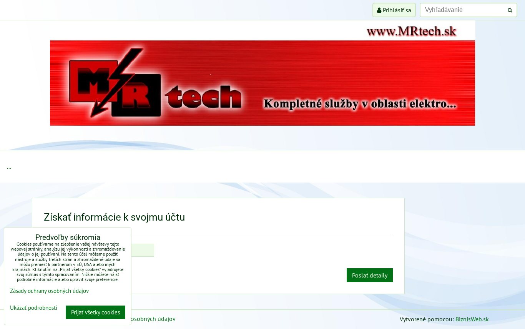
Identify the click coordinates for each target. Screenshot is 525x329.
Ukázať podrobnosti (33, 308)
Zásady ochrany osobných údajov (132, 318)
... (9, 166)
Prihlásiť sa (396, 10)
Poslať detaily (369, 275)
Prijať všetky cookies (95, 312)
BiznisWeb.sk (472, 319)
